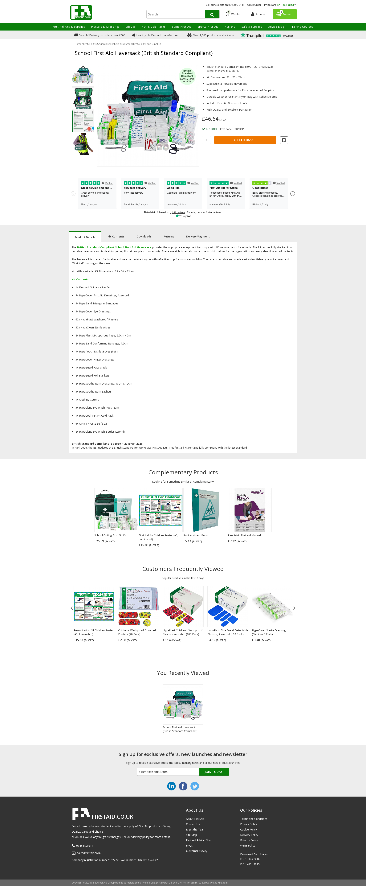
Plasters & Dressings (105, 26)
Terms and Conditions (253, 819)
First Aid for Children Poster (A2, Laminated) (158, 537)
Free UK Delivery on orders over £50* (101, 35)
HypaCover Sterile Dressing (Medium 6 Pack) (269, 632)
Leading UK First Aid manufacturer (157, 35)
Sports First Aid (208, 26)
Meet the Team (195, 829)
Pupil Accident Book (195, 535)
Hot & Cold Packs (153, 26)
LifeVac (131, 26)
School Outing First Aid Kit (110, 535)
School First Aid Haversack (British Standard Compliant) (180, 729)
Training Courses (301, 26)
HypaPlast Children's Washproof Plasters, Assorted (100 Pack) (182, 632)
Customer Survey (196, 851)
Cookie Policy (248, 829)
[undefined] (148, 115)
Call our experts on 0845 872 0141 (225, 4)
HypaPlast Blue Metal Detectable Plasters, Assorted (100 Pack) (227, 632)
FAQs (189, 845)
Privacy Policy (248, 824)
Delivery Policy (249, 835)
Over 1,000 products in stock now (213, 35)
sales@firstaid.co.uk (89, 853)
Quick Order (254, 4)
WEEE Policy (247, 845)
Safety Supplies (252, 26)
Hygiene (230, 26)
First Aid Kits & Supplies (69, 26)
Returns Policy (249, 840)
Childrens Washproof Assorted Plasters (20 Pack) (137, 632)
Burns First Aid (182, 26)
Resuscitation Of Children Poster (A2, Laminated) (94, 632)
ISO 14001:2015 (250, 864)
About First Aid (195, 819)
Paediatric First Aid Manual (244, 535)
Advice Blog (276, 26)
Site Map (191, 835)
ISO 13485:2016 (250, 859)
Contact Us (193, 824)
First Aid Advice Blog (198, 840)
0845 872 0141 (85, 845)
